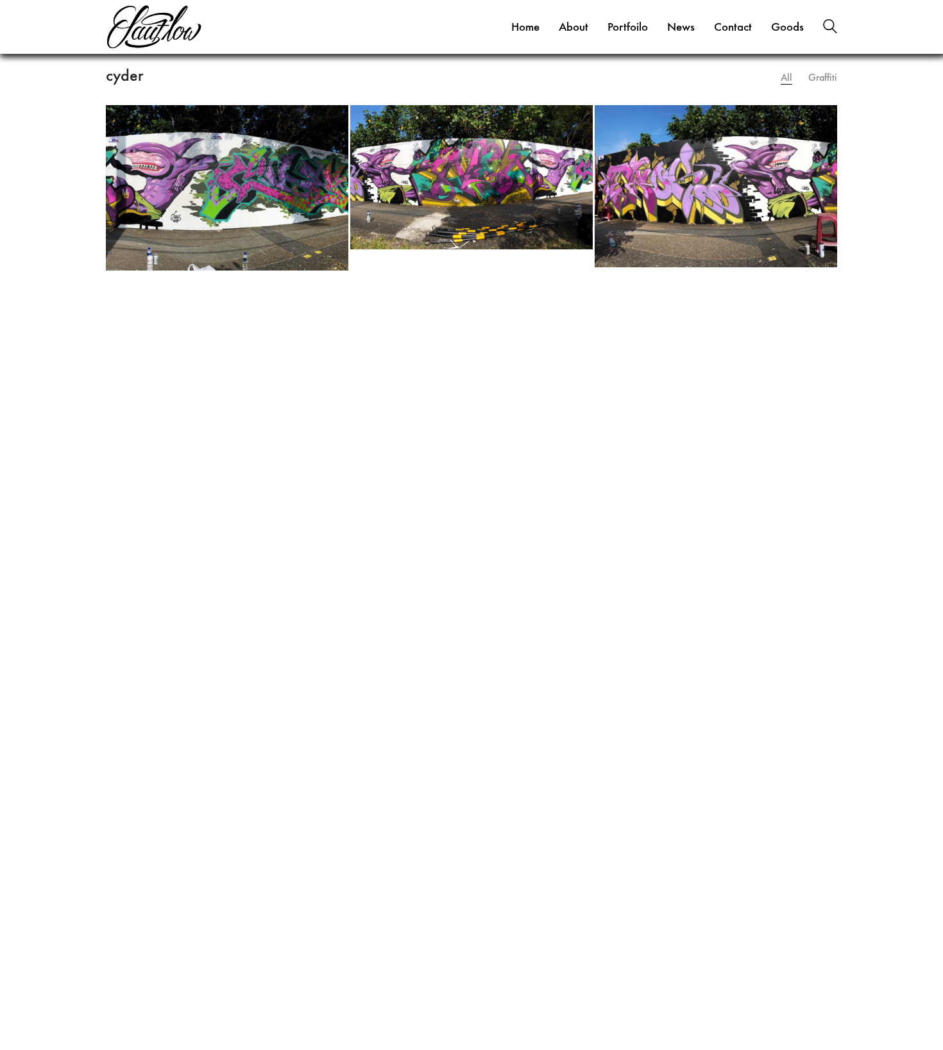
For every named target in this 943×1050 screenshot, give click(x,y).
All (786, 77)
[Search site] (830, 28)
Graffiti (822, 77)
